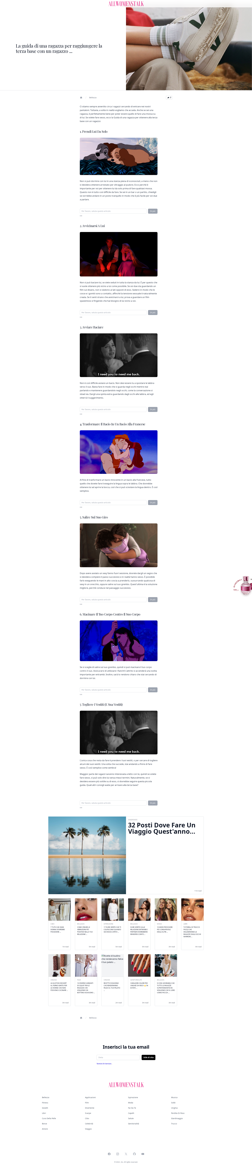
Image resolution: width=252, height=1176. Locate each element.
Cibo (87, 1118)
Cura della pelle (49, 1118)
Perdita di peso (177, 1113)
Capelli (131, 1113)
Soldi (173, 1102)
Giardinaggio (177, 1118)
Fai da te (132, 1108)
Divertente (89, 1108)
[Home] (81, 97)
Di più (152, 211)
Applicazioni (90, 1097)
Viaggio (88, 1129)
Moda (130, 1102)
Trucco (174, 1123)
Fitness (45, 1102)
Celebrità (89, 1123)
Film (87, 1102)
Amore (45, 1129)
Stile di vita (148, 1057)
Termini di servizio (104, 1064)
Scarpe (88, 1113)
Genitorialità (133, 1123)
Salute (131, 1118)
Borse (44, 1123)
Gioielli (45, 1108)
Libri (44, 1113)
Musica (174, 1097)
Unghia (174, 1108)
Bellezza (92, 97)
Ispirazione (133, 1097)
